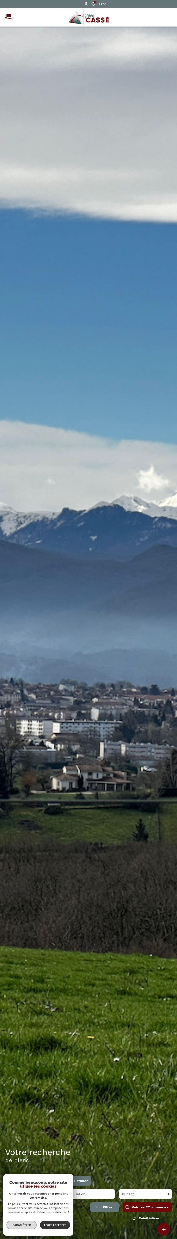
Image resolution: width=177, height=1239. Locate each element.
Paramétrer (22, 1225)
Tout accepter (55, 1225)
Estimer (81, 1181)
